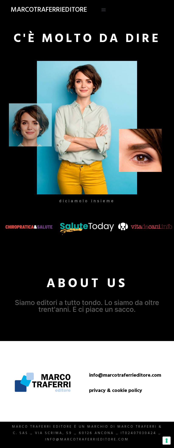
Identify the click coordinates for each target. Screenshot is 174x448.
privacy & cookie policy (115, 391)
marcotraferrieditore (49, 10)
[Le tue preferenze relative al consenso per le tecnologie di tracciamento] (167, 441)
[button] (103, 9)
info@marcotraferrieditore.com (125, 376)
